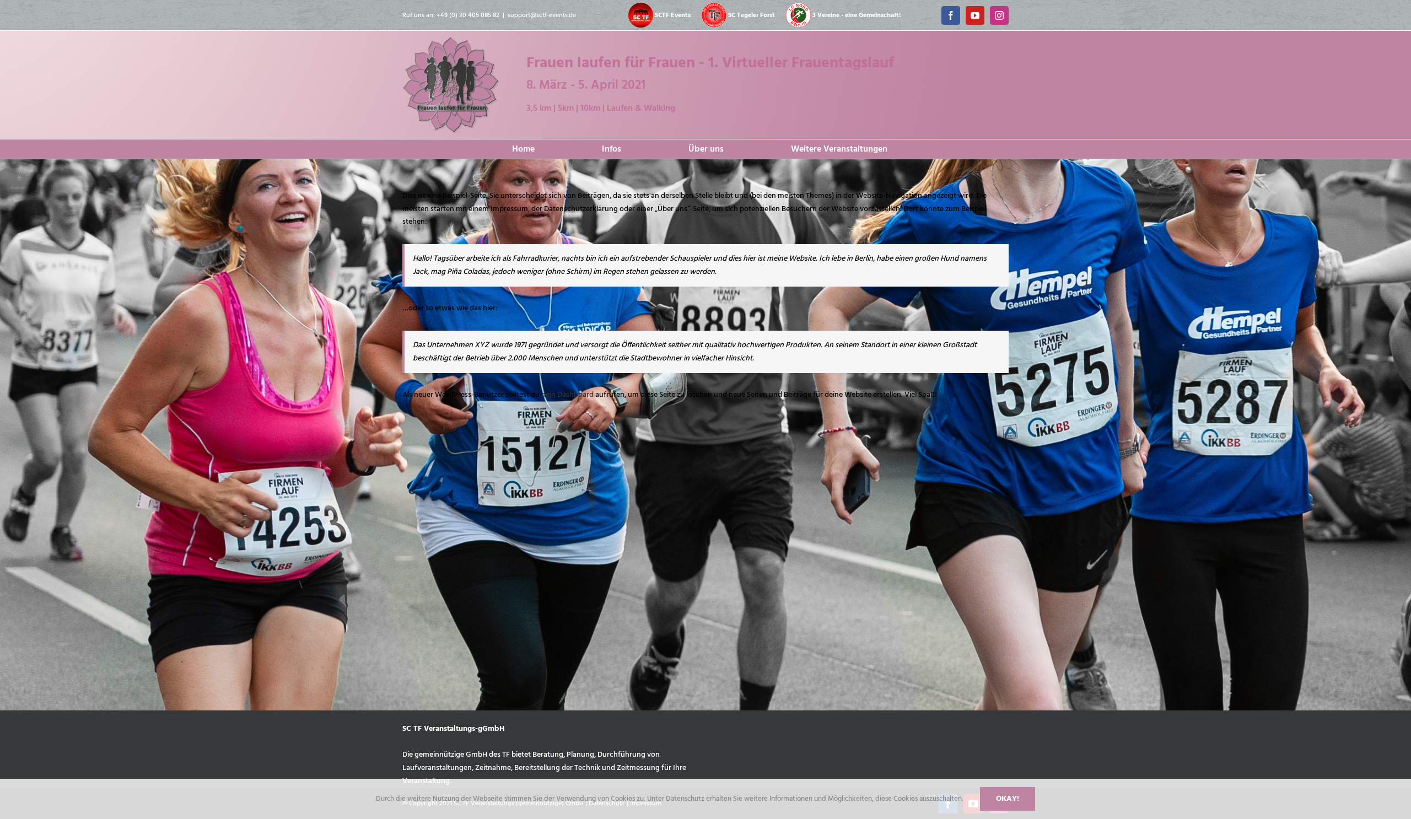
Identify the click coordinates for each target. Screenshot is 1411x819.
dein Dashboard (567, 395)
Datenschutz (686, 799)
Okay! (1007, 799)
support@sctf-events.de (542, 15)
